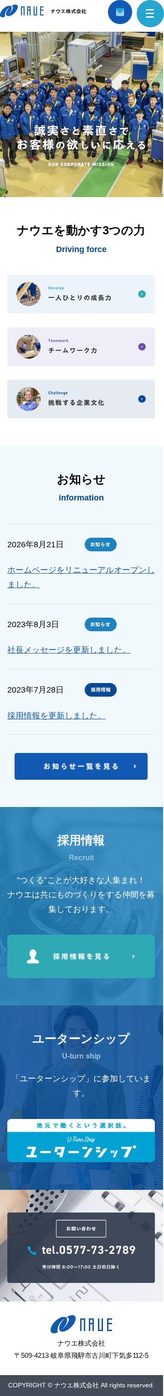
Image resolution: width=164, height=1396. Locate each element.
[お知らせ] (81, 777)
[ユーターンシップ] (81, 1159)
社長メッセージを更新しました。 (68, 649)
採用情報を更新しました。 (56, 715)
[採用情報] (81, 975)
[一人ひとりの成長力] (81, 294)
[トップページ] (43, 14)
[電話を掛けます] (81, 1280)
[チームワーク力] (81, 346)
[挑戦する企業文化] (81, 399)
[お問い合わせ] (120, 16)
